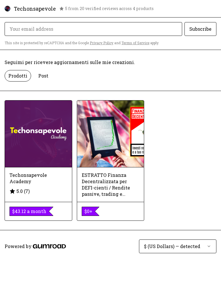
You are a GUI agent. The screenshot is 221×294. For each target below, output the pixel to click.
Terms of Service (135, 42)
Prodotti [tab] (17, 76)
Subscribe (200, 29)
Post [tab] (43, 76)
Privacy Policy (101, 42)
